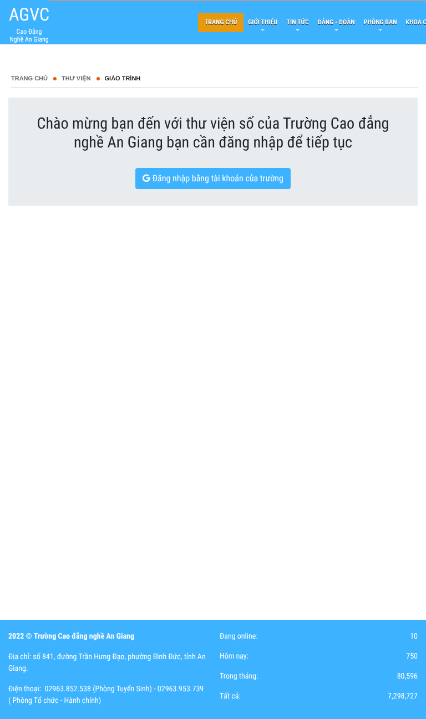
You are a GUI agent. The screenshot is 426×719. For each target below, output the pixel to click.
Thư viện (76, 78)
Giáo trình (123, 78)
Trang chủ (29, 78)
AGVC (29, 14)
